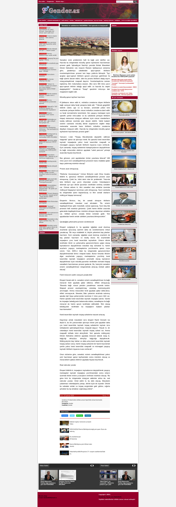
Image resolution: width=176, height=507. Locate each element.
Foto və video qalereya (129, 20)
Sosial (72, 20)
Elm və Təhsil (98, 20)
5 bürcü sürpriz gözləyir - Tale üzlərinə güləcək (125, 132)
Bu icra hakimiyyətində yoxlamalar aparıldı (47, 101)
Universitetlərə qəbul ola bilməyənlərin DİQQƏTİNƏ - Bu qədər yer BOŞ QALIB (48, 187)
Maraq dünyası (108, 20)
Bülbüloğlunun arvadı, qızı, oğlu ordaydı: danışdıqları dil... (47, 121)
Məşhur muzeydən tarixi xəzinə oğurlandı (46, 114)
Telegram (87, 415)
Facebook (65, 415)
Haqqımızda (50, 1)
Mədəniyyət (79, 20)
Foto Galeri (105, 465)
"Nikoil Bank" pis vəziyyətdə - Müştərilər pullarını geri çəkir (107, 483)
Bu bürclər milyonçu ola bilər (127, 278)
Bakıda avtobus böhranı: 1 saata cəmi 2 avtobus (48, 95)
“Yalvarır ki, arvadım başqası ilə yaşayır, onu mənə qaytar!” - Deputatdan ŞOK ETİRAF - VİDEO (48, 87)
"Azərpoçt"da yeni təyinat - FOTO (124, 205)
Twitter (72, 415)
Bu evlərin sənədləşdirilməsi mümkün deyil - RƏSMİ (124, 242)
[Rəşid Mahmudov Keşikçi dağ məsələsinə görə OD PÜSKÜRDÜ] (126, 480)
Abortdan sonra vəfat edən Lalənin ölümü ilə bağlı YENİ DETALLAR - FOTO (48, 228)
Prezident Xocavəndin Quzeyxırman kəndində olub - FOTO (122, 90)
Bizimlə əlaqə (60, 1)
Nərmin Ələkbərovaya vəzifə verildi (124, 187)
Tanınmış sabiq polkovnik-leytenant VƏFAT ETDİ (48, 141)
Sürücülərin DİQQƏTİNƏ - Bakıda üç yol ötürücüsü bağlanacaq (48, 156)
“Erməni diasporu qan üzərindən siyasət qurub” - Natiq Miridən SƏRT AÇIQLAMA (48, 195)
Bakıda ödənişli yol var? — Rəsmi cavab (124, 169)
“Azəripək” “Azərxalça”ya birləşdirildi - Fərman (123, 84)
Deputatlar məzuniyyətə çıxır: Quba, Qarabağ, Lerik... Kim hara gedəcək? (122, 94)
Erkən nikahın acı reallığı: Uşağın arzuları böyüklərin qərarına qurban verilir (48, 173)
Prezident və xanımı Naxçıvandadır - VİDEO (124, 87)
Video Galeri (44, 465)
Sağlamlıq (65, 20)
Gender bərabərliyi (53, 20)
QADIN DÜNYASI (88, 20)
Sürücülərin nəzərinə (124, 260)
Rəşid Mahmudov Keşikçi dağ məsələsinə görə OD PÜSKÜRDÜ (125, 483)
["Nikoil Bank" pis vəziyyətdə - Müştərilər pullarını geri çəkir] (108, 480)
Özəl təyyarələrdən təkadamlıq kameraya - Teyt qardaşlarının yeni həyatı (48, 128)
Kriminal (117, 20)
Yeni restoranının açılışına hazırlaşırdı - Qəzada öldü (48, 214)
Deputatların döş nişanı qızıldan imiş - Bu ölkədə (48, 220)
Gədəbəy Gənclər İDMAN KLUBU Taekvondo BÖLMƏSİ (66, 483)
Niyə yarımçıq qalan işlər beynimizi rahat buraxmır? (124, 151)
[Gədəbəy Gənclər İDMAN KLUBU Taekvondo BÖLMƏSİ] (67, 480)
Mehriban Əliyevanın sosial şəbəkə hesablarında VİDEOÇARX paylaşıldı (122, 80)
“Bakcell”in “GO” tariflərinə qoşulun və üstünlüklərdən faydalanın (48, 108)
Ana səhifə (42, 1)
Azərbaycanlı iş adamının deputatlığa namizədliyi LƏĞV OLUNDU (48, 135)
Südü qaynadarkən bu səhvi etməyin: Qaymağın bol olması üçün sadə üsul (124, 114)
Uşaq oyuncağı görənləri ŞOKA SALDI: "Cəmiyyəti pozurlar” (48, 180)
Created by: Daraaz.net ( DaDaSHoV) (110, 497)
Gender (71, 403)
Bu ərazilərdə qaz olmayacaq (127, 223)
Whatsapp (79, 415)
